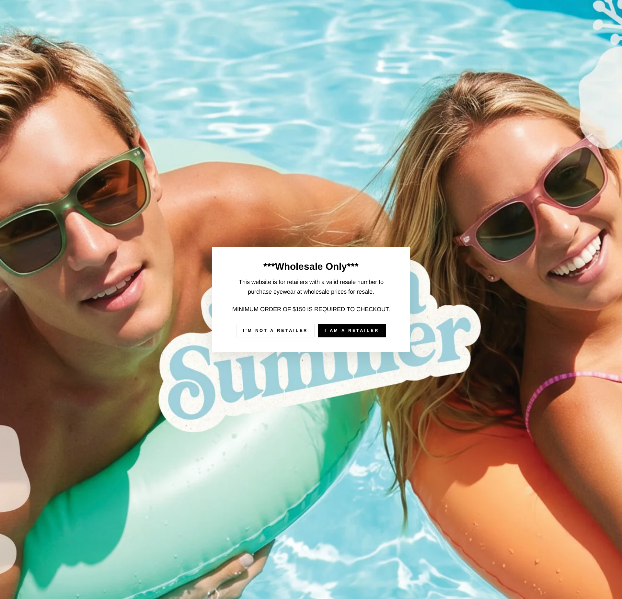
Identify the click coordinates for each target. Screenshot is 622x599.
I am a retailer (352, 330)
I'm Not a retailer (275, 330)
